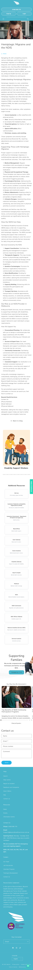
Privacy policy (15, 964)
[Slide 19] (28, 474)
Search (5, 776)
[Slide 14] (21, 474)
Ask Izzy (16, 493)
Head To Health (16, 572)
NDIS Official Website (16, 616)
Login (24, 13)
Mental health (14, 574)
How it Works (7, 791)
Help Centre (7, 779)
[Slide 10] (15, 474)
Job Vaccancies (8, 865)
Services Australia (16, 638)
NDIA (16, 594)
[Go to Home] (16, 3)
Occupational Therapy (20, 172)
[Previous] (5, 450)
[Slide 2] (4, 474)
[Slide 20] (29, 474)
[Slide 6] (10, 474)
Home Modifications (11, 273)
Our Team (6, 861)
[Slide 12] (18, 474)
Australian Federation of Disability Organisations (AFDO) (16, 504)
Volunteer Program (8, 869)
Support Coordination (12, 248)
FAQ (4, 795)
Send (6, 762)
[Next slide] (31, 720)
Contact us (15, 672)
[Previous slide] (29, 720)
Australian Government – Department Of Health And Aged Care (16, 517)
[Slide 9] (14, 474)
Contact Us (4, 399)
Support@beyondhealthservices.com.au (16, 832)
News (5, 809)
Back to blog (18, 421)
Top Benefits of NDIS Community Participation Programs (14, 711)
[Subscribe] (28, 942)
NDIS (9, 47)
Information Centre (9, 816)
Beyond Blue (16, 528)
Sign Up (8, 13)
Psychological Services (12, 181)
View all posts (16, 723)
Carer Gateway (16, 539)
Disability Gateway (16, 561)
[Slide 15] (22, 474)
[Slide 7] (11, 474)
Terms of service (13, 967)
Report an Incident (9, 783)
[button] (3, 19)
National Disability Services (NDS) (16, 627)
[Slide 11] (17, 474)
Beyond (8, 964)
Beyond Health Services (13, 73)
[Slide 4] (7, 474)
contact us (9, 393)
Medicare (16, 583)
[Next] (27, 450)
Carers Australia (16, 550)
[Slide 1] (3, 474)
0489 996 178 (16, 9)
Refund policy (22, 967)
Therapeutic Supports (12, 255)
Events (5, 813)
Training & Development (10, 873)
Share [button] (4, 53)
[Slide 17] (25, 474)
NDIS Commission (16, 605)
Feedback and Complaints (11, 787)
